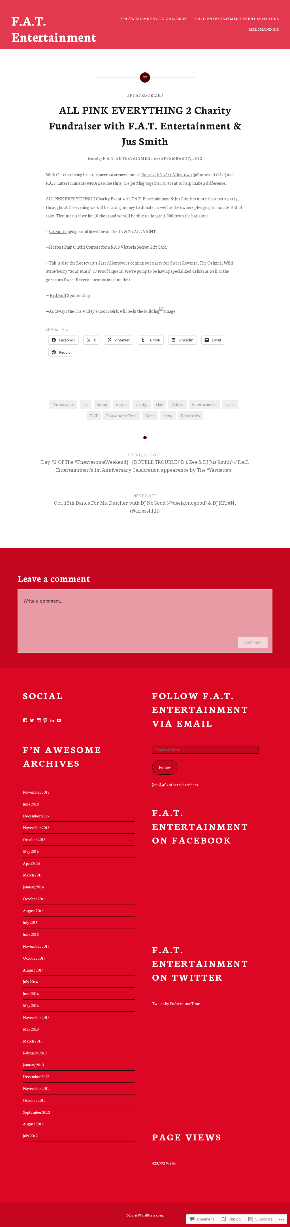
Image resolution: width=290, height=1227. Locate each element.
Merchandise (264, 29)
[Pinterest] (45, 720)
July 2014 (30, 981)
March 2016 (32, 875)
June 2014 (31, 993)
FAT (94, 415)
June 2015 (31, 934)
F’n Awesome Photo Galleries (154, 18)
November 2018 (36, 792)
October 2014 (34, 958)
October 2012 (34, 1100)
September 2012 (36, 1112)
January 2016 (33, 887)
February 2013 (35, 1053)
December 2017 (36, 816)
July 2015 (30, 922)
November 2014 (36, 946)
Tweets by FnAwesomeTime (176, 1003)
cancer (121, 404)
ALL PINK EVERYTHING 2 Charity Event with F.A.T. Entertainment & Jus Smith (119, 199)
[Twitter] (32, 720)
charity (141, 404)
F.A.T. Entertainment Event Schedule (236, 18)
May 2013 (31, 1029)
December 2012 (36, 1076)
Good (150, 415)
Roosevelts (190, 415)
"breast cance (63, 404)
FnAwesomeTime (121, 415)
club (159, 404)
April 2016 (31, 863)
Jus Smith (58, 231)
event (230, 404)
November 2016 (36, 827)
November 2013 (36, 1017)
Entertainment (204, 404)
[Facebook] (25, 720)
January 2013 (33, 1064)
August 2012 (33, 1124)
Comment (253, 642)
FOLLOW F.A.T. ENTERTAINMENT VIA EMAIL (200, 709)
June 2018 (31, 804)
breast (102, 404)
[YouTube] (59, 720)
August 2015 (33, 910)
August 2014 (33, 970)
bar (85, 404)
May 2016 (31, 851)
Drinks (177, 404)
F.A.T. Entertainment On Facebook (200, 826)
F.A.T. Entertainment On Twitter (200, 963)
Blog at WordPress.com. (145, 1215)
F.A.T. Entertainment (54, 28)
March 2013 (32, 1041)
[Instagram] (39, 720)
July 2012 (30, 1135)
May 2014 (31, 1005)
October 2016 (34, 839)
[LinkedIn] (52, 720)
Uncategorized (145, 95)
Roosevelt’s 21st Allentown (166, 174)
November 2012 (36, 1088)
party (167, 415)
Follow (165, 767)
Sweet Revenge (184, 263)
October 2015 (34, 898)
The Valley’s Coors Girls (97, 311)
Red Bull (58, 295)
